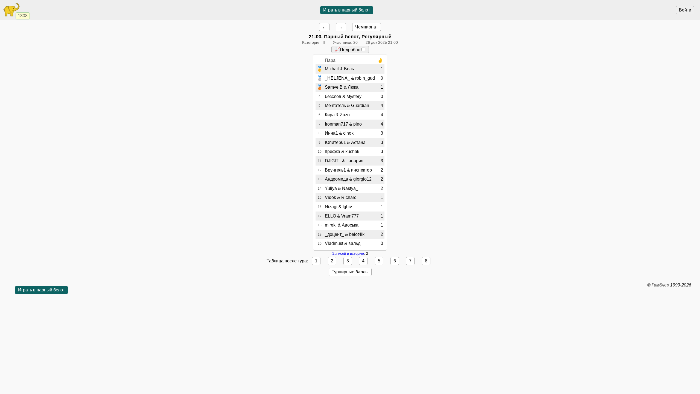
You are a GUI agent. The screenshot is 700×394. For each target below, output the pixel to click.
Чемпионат (366, 27)
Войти (685, 10)
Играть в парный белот (346, 10)
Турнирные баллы (350, 272)
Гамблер (660, 285)
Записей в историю (348, 253)
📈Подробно (347, 49)
